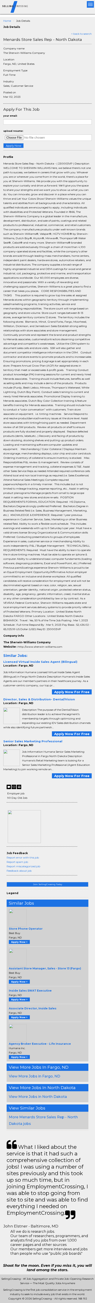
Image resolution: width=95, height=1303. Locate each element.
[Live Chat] (9, 787)
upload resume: (13, 131)
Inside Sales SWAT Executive (30, 990)
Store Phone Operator (26, 928)
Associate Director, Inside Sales (32, 1008)
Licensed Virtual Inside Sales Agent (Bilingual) (40, 661)
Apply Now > (19, 941)
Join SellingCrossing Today (47, 884)
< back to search (81, 33)
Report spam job (17, 862)
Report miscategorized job (23, 866)
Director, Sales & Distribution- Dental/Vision (39, 699)
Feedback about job (19, 870)
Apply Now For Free (71, 692)
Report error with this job (23, 857)
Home (7, 20)
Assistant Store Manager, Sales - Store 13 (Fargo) (45, 968)
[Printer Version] (19, 787)
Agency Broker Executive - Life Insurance (40, 1043)
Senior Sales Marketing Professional (32, 741)
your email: (10, 115)
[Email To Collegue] (14, 787)
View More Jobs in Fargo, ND (34, 1076)
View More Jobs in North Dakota (38, 1097)
